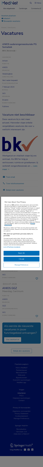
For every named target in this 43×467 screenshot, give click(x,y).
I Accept (21, 259)
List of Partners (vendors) (12, 247)
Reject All (21, 253)
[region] (21, 233)
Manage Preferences (21, 265)
